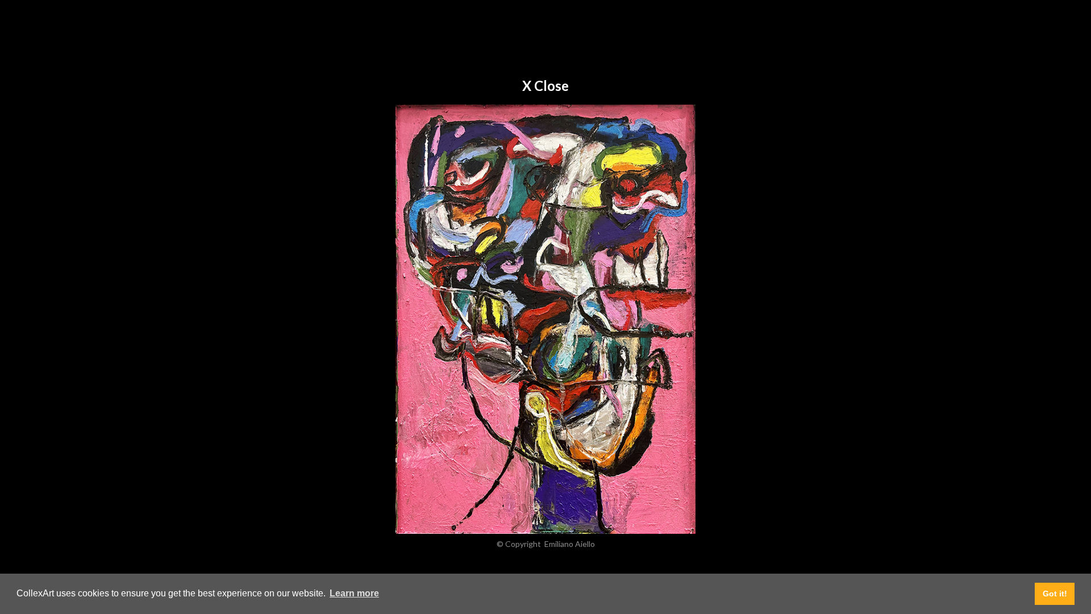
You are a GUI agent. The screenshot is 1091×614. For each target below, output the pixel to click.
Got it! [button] (1055, 593)
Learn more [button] (354, 593)
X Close (545, 86)
